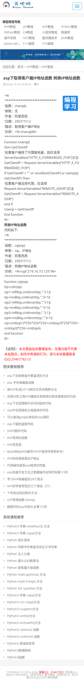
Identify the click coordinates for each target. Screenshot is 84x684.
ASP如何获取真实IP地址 (23, 458)
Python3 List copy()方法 (23, 602)
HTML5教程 (69, 27)
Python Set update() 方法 (24, 588)
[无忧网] (42, 54)
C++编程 (28, 43)
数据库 (65, 32)
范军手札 (36, 675)
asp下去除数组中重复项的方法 (27, 376)
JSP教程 (28, 27)
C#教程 (28, 32)
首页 (20, 67)
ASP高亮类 (14, 444)
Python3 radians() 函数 (23, 630)
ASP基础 (47, 67)
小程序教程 (49, 32)
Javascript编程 (14, 43)
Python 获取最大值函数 (23, 568)
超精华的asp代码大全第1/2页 (27, 507)
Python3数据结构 (19, 650)
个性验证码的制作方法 (22, 493)
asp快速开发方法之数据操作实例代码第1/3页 (37, 472)
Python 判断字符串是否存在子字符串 (32, 547)
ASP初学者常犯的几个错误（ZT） (29, 486)
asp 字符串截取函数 (20, 382)
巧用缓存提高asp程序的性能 (26, 465)
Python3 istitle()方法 (21, 616)
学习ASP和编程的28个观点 (25, 479)
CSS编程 (48, 43)
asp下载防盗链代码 (20, 424)
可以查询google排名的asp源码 (28, 417)
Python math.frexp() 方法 (24, 581)
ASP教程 (48, 27)
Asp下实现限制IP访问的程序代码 (29, 403)
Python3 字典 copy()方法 (24, 533)
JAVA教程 (67, 38)
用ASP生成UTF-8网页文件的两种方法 (32, 389)
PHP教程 (10, 27)
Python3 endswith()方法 (24, 623)
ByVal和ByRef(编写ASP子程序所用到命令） (36, 451)
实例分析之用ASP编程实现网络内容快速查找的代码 (41, 396)
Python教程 (12, 32)
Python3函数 (16, 657)
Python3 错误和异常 (21, 643)
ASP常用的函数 (17, 438)
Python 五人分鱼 (18, 554)
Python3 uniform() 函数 (23, 636)
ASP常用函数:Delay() (21, 500)
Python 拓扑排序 (18, 540)
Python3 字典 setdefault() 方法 (28, 526)
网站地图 (52, 677)
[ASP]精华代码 (17, 431)
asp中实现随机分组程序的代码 (27, 410)
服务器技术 (49, 38)
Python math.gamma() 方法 (26, 574)
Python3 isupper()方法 (23, 609)
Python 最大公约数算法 (23, 561)
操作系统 (10, 38)
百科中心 (63, 675)
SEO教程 (29, 38)
